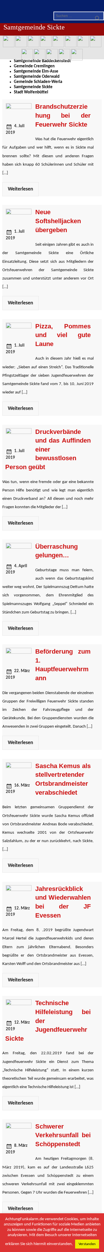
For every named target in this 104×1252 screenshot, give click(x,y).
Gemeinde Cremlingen (34, 66)
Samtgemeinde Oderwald (37, 77)
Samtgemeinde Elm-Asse (36, 71)
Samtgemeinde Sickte (33, 87)
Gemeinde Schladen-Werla (38, 82)
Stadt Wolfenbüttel (31, 92)
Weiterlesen (20, 189)
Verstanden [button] (87, 1244)
